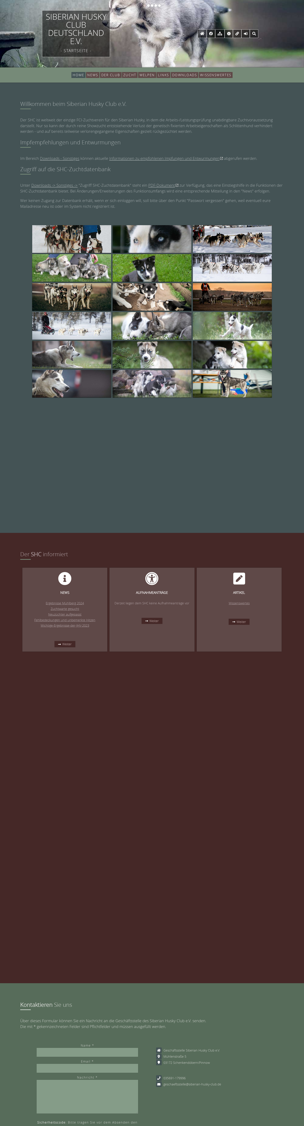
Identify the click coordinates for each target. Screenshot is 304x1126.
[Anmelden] (245, 33)
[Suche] (254, 33)
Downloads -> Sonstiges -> (54, 185)
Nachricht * (87, 1077)
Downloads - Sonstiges (59, 158)
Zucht (129, 75)
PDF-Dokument (161, 185)
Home (78, 75)
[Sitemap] (220, 33)
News (92, 75)
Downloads (184, 75)
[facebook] (211, 33)
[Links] (237, 33)
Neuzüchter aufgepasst (64, 614)
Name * (87, 1045)
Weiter (67, 644)
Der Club (110, 75)
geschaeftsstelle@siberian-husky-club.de (192, 1084)
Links (163, 75)
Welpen (147, 75)
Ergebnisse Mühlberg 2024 (65, 603)
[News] (229, 33)
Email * (87, 1061)
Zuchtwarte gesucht (65, 609)
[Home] (202, 33)
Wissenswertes (215, 75)
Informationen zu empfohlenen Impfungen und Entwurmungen (164, 158)
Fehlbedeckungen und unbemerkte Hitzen (64, 620)
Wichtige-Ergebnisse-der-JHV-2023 (65, 625)
